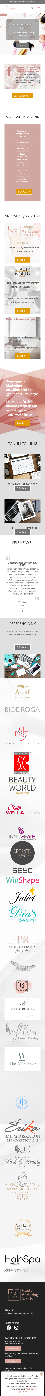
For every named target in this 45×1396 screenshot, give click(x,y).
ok (41, 1374)
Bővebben (22, 488)
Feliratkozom (13, 1333)
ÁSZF (6, 1364)
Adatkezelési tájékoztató (27, 1390)
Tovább (21, 259)
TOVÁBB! (23, 191)
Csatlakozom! (21, 95)
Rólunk (22, 45)
